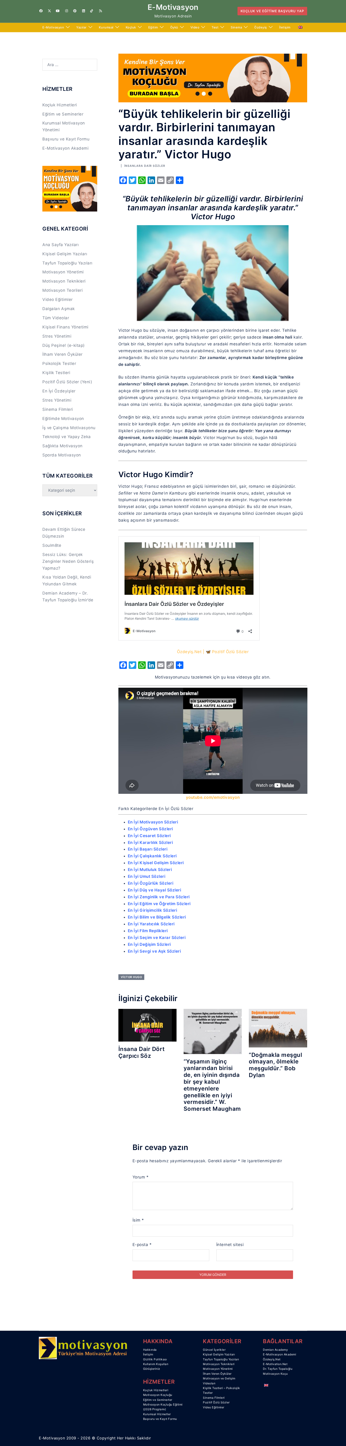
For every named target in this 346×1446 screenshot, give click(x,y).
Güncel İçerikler (214, 1349)
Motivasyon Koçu (275, 1373)
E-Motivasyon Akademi (65, 148)
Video (195, 27)
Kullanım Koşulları (156, 1364)
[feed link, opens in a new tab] (100, 11)
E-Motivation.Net (275, 1364)
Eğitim (153, 27)
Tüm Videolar (55, 318)
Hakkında (150, 1349)
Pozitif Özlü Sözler (216, 1402)
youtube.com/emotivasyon (213, 797)
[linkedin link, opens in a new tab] (83, 11)
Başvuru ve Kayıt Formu (65, 139)
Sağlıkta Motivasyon (62, 445)
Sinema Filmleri (57, 409)
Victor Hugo (131, 977)
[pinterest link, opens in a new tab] (74, 11)
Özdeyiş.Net (272, 1359)
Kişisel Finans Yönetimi (65, 327)
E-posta (142, 1244)
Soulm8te (51, 545)
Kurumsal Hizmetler (157, 1414)
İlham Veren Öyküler (62, 354)
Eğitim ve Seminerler (62, 114)
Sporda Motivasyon (61, 455)
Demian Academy (275, 1349)
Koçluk (131, 27)
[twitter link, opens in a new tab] (49, 11)
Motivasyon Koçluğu (157, 1395)
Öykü (174, 27)
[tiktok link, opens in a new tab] (91, 11)
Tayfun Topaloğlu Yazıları (67, 263)
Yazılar (81, 27)
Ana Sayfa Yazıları (60, 244)
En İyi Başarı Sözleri (148, 849)
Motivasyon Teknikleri (64, 281)
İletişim (284, 27)
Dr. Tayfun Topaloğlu (277, 1368)
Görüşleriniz (151, 1368)
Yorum (141, 1177)
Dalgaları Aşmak (58, 308)
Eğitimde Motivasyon (63, 418)
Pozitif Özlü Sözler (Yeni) (67, 381)
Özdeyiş (260, 27)
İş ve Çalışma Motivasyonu (69, 427)
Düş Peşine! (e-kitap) (63, 345)
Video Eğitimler (57, 299)
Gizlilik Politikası (155, 1359)
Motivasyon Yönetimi (63, 272)
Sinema (236, 27)
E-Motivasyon (173, 7)
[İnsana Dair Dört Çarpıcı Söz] (147, 1025)
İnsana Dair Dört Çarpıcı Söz (141, 1052)
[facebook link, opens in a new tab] (41, 11)
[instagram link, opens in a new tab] (66, 11)
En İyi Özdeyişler (59, 391)
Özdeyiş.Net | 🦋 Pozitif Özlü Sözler (213, 651)
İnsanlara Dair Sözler (144, 166)
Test (215, 27)
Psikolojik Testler (59, 363)
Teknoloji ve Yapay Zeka (66, 436)
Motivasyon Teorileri (62, 290)
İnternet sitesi (230, 1244)
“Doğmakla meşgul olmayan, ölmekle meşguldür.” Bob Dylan (275, 1065)
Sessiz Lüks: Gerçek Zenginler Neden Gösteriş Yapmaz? (68, 561)
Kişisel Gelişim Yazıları (64, 254)
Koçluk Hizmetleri (59, 105)
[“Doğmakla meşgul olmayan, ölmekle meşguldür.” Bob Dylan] (278, 1027)
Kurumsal (106, 27)
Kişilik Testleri (56, 372)
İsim (138, 1220)
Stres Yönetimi (56, 336)
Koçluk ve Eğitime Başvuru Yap (272, 11)
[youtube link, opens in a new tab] (58, 11)
